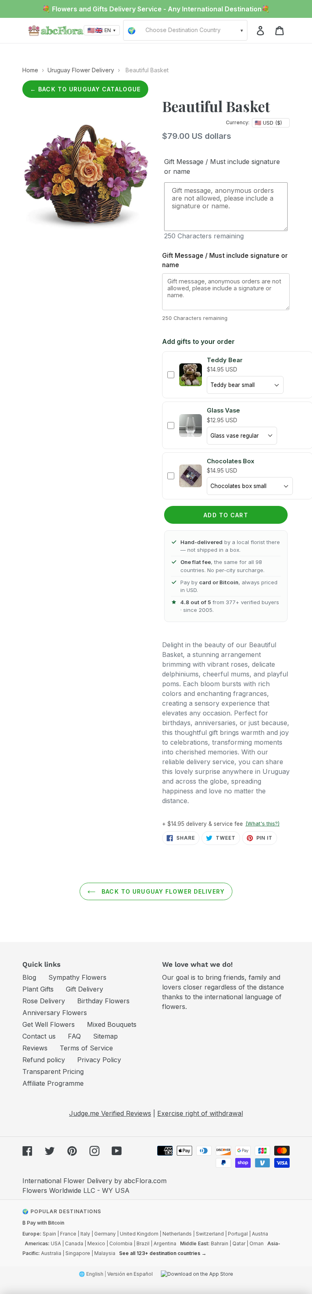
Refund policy (43, 1060)
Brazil (143, 1243)
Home (30, 70)
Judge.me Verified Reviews (110, 1113)
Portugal (238, 1234)
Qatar (238, 1243)
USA (56, 1243)
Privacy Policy (99, 1060)
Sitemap (105, 1036)
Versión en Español (130, 1274)
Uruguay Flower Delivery (81, 70)
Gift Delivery (84, 989)
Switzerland (210, 1234)
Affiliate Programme (53, 1083)
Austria (260, 1234)
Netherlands (177, 1234)
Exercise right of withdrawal (200, 1113)
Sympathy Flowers (77, 977)
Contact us (39, 1036)
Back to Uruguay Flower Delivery (162, 891)
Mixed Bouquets (111, 1024)
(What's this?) (262, 824)
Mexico (96, 1243)
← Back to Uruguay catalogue (85, 89)
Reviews (35, 1048)
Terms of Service (86, 1048)
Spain (49, 1234)
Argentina (165, 1243)
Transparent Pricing (53, 1071)
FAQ (74, 1036)
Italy (85, 1234)
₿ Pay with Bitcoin (43, 1223)
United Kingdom (139, 1234)
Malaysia (104, 1253)
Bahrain (219, 1243)
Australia (51, 1253)
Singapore (77, 1253)
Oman (256, 1243)
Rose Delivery (43, 1001)
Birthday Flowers (103, 1001)
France (68, 1234)
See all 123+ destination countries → (162, 1253)
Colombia (120, 1243)
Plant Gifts (38, 989)
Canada (74, 1243)
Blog (29, 977)
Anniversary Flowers (54, 1013)
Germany (105, 1234)
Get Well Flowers (48, 1024)
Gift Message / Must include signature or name (222, 166)
